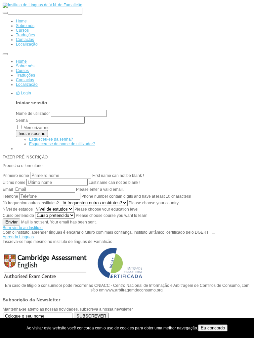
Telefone (10, 196)
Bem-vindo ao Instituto (23, 227)
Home (21, 61)
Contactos (25, 80)
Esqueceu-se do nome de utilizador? (62, 144)
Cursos (22, 70)
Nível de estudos (18, 209)
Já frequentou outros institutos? (31, 203)
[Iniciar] (5, 13)
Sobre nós (25, 66)
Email (8, 189)
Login (25, 93)
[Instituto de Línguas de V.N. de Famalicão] (42, 5)
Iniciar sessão (32, 133)
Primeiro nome (16, 175)
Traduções (25, 75)
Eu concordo (213, 327)
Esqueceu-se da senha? (51, 139)
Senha (22, 120)
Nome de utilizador (33, 113)
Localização (27, 84)
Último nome (14, 182)
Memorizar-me (36, 127)
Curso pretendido (18, 215)
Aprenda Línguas (18, 237)
